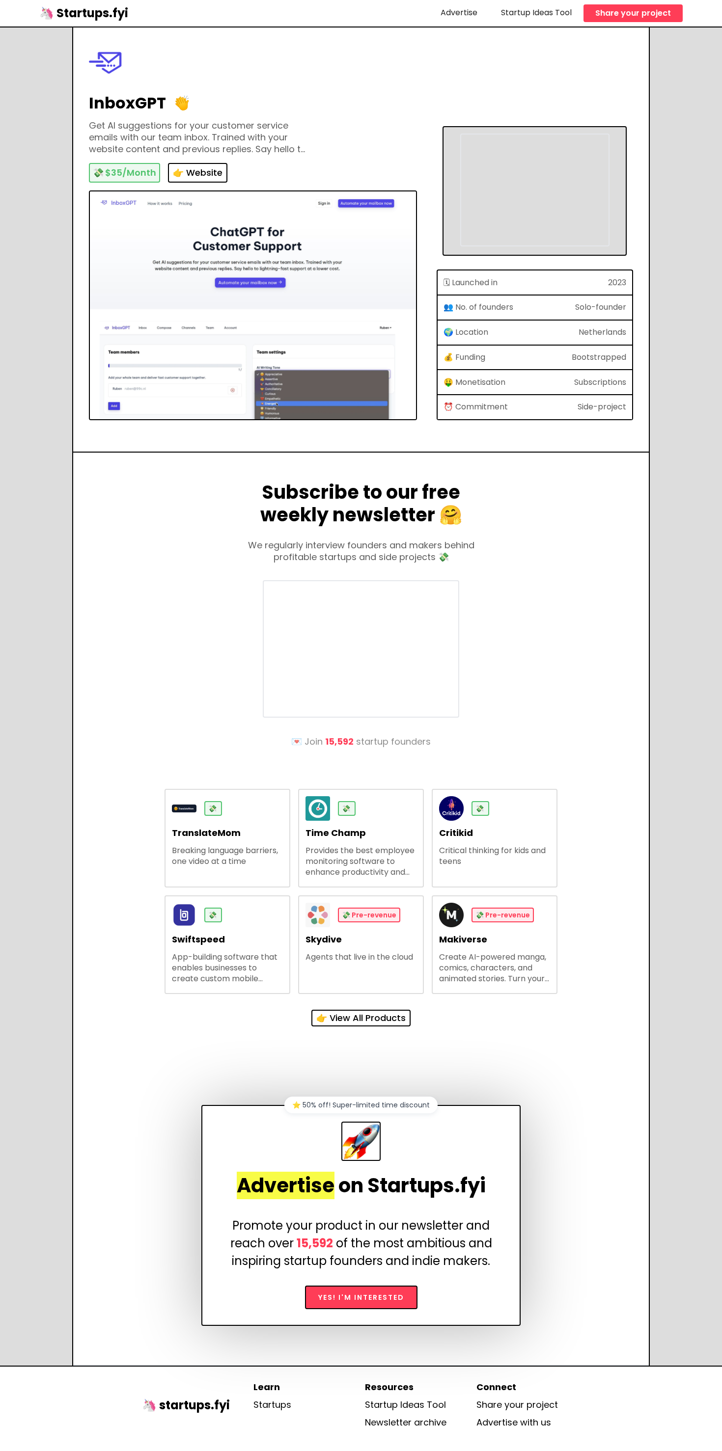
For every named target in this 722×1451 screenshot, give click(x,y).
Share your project (633, 13)
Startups (272, 1405)
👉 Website (197, 172)
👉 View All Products (361, 1018)
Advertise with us (513, 1422)
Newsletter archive (405, 1422)
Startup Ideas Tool (536, 12)
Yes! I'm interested (361, 1297)
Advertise (459, 12)
